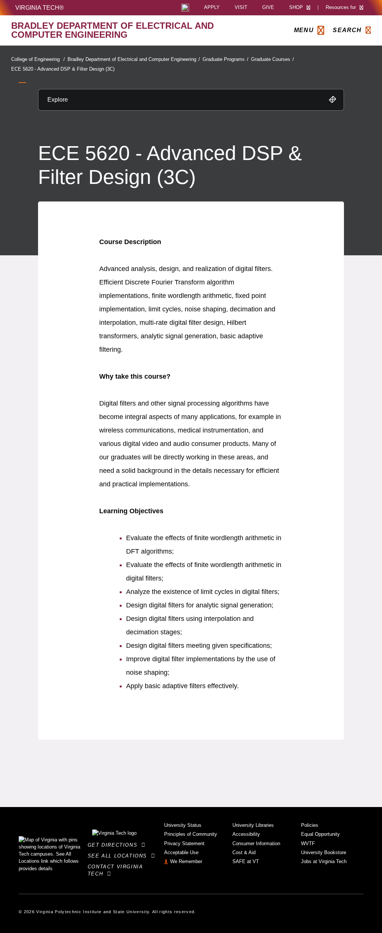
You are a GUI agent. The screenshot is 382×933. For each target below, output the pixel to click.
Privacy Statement (184, 843)
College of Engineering (38, 59)
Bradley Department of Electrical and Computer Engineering (134, 59)
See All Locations (119, 856)
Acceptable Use (181, 852)
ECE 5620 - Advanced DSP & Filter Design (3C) (63, 69)
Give (268, 7)
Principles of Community (190, 834)
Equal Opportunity (320, 834)
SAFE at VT (245, 861)
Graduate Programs (225, 59)
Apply (212, 7)
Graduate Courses (272, 59)
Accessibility (246, 834)
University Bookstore (323, 852)
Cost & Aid (244, 852)
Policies (309, 825)
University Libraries (253, 825)
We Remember (186, 861)
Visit (241, 7)
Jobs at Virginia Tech (324, 861)
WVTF (308, 843)
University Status (182, 825)
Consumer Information (256, 843)
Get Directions (115, 845)
